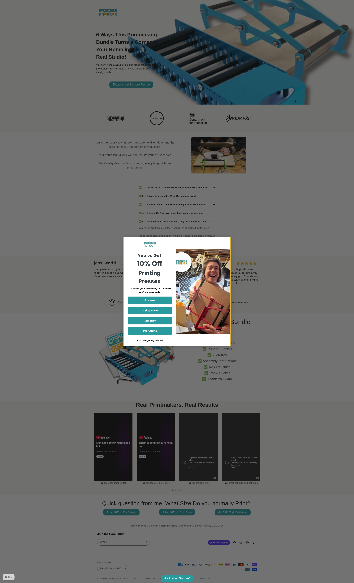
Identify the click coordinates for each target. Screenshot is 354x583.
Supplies (150, 320)
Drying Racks (150, 310)
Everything (150, 331)
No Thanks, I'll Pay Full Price (150, 341)
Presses (150, 300)
